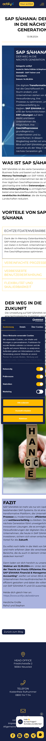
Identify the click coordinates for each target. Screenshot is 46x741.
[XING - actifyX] (33, 735)
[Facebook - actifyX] (12, 735)
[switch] (39, 376)
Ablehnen (23, 419)
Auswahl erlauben (23, 411)
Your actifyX (26, 4)
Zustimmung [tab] (8, 327)
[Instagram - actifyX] (19, 735)
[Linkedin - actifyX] (26, 735)
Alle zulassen (23, 403)
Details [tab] (23, 327)
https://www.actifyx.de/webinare (21, 595)
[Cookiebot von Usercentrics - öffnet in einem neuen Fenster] (32, 320)
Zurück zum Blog (13, 631)
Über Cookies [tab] (37, 327)
